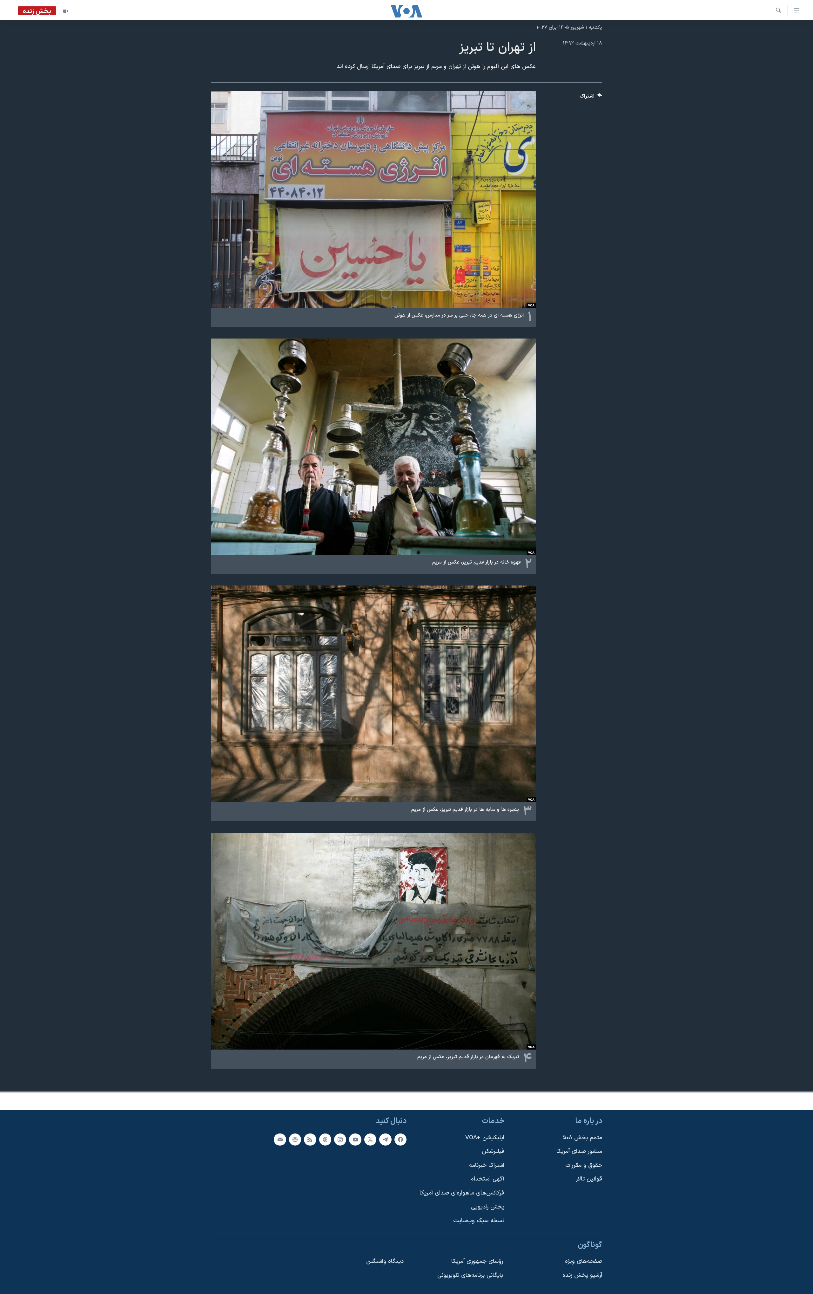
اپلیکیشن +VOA (484, 1137)
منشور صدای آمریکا (579, 1151)
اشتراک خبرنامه (486, 1165)
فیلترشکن (493, 1151)
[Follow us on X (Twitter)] (370, 1139)
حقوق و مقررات (583, 1165)
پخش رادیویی (487, 1207)
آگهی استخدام (487, 1179)
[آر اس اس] (310, 1139)
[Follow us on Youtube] (355, 1139)
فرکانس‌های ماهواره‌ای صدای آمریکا (462, 1193)
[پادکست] (295, 1139)
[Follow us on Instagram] (340, 1139)
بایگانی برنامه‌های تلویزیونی (470, 1275)
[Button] (591, 97)
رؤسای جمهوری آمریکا (477, 1261)
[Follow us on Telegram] (385, 1139)
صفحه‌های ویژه (583, 1261)
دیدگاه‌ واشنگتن (385, 1261)
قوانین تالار (589, 1179)
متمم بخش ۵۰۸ (582, 1137)
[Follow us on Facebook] (400, 1139)
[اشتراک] (280, 1139)
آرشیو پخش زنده (582, 1275)
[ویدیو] (65, 11)
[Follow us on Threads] (325, 1139)
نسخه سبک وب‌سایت (478, 1220)
